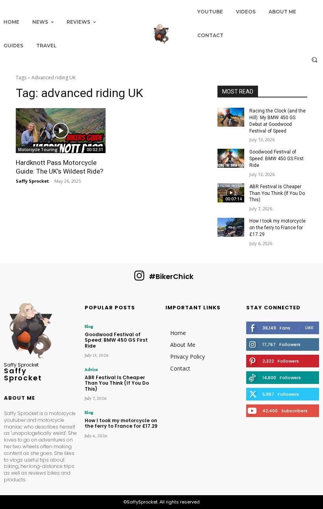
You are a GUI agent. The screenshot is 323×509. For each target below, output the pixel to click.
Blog (89, 326)
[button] (314, 59)
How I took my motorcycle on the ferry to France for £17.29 (277, 227)
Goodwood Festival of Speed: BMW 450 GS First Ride (276, 158)
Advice (91, 369)
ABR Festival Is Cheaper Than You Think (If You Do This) (277, 193)
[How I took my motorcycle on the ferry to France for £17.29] (230, 227)
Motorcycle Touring (38, 149)
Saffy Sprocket (32, 181)
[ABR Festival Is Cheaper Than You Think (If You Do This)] (230, 192)
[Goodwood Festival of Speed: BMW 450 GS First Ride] (230, 158)
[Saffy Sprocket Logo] (161, 34)
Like (309, 327)
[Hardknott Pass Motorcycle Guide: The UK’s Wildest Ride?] (61, 130)
